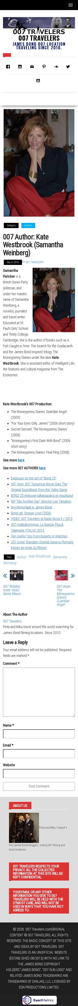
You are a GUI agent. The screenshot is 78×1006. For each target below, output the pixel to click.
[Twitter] (69, 67)
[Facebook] (9, 67)
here (21, 460)
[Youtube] (39, 80)
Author (21, 557)
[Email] (33, 67)
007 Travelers (39, 37)
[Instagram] (21, 67)
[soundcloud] (57, 67)
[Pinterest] (45, 67)
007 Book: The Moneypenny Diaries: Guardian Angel (66, 595)
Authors (28, 225)
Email (8, 745)
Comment (11, 663)
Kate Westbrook (39, 556)
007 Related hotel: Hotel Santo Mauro (12, 590)
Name (8, 725)
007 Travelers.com (38, 929)
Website (9, 765)
